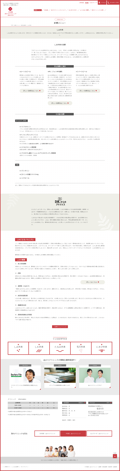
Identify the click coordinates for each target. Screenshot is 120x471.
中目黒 (86, 2)
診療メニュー (37, 10)
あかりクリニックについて (58, 10)
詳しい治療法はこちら (31, 91)
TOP (12, 25)
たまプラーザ (93, 2)
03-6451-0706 (114, 2)
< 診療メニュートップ (60, 326)
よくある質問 (15, 466)
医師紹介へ (81, 402)
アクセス (103, 2)
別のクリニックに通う (98, 10)
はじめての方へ (73, 10)
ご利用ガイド (7, 466)
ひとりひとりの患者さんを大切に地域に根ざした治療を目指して (11, 4)
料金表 (46, 10)
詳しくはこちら (91, 282)
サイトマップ (24, 466)
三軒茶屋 (81, 2)
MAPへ (108, 402)
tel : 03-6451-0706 (93, 415)
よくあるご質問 (84, 10)
